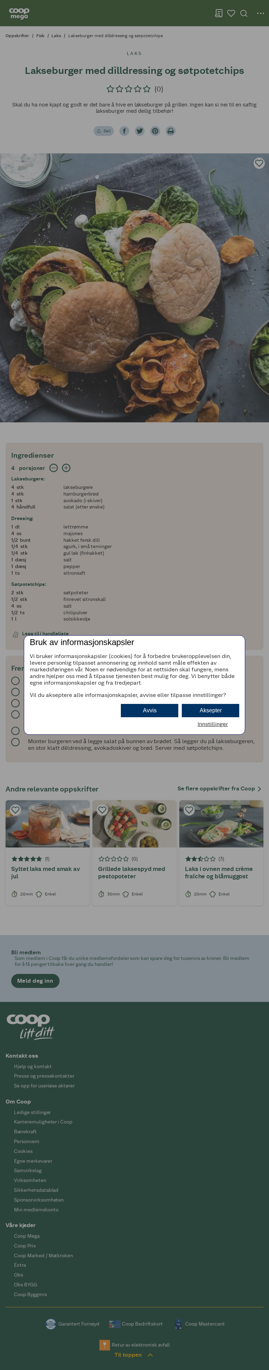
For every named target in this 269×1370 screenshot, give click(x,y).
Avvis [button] (150, 710)
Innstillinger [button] (213, 724)
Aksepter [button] (211, 710)
